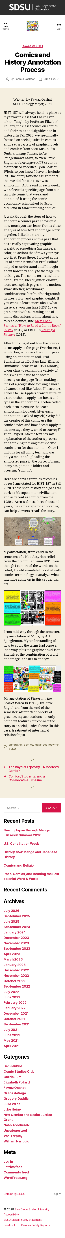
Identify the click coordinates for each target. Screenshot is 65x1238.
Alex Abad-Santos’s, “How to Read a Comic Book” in (32, 325)
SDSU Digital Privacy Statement (23, 1219)
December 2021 (16, 1013)
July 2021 (11, 1030)
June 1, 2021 (51, 79)
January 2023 (15, 965)
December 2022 (16, 970)
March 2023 (13, 959)
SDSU (12, 748)
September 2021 (17, 1024)
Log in (8, 1161)
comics (28, 744)
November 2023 (16, 943)
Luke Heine (12, 1109)
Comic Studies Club (19, 1071)
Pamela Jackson (24, 79)
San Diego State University (32, 1209)
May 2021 (11, 1040)
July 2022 (11, 992)
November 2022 (16, 975)
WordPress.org (15, 1178)
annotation (15, 744)
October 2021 (14, 1019)
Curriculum (12, 1077)
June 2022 (12, 997)
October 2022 (14, 981)
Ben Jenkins (13, 1066)
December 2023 (16, 938)
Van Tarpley (13, 1136)
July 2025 (11, 921)
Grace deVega (15, 1093)
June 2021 (12, 1035)
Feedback (10, 1225)
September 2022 (17, 986)
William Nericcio (16, 1141)
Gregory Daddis (16, 1098)
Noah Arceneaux (16, 1125)
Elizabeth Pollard (17, 1082)
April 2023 (12, 954)
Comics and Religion (20, 865)
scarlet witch (51, 744)
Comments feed (16, 1172)
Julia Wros (12, 1104)
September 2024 (17, 927)
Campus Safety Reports (35, 1225)
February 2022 (15, 1003)
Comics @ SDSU (14, 1194)
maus (38, 744)
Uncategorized (15, 1130)
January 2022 (14, 1008)
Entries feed (13, 1167)
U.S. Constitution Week (21, 843)
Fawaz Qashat (32, 45)
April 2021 (12, 1046)
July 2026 (11, 911)
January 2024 (15, 932)
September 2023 (17, 948)
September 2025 (17, 916)
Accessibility (11, 1214)
